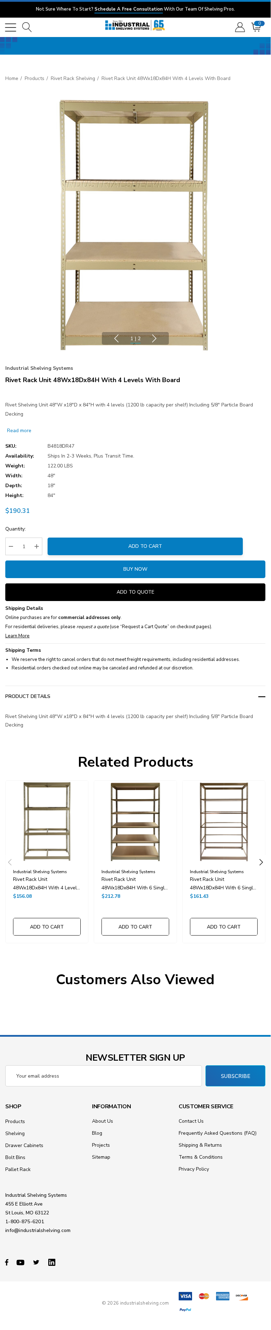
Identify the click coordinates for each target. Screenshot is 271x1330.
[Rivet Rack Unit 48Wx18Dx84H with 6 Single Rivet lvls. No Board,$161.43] (224, 822)
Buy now (135, 569)
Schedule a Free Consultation (128, 9)
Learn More (17, 636)
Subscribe (235, 1076)
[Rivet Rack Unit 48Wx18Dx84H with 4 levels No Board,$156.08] (47, 822)
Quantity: (15, 529)
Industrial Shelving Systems (39, 368)
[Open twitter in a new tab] (37, 1262)
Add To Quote (135, 592)
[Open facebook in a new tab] (7, 1262)
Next (154, 338)
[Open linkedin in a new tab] (53, 1262)
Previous (116, 338)
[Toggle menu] (10, 27)
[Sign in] (239, 27)
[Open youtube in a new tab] (21, 1262)
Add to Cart (145, 546)
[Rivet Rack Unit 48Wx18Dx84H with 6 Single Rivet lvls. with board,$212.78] (135, 822)
